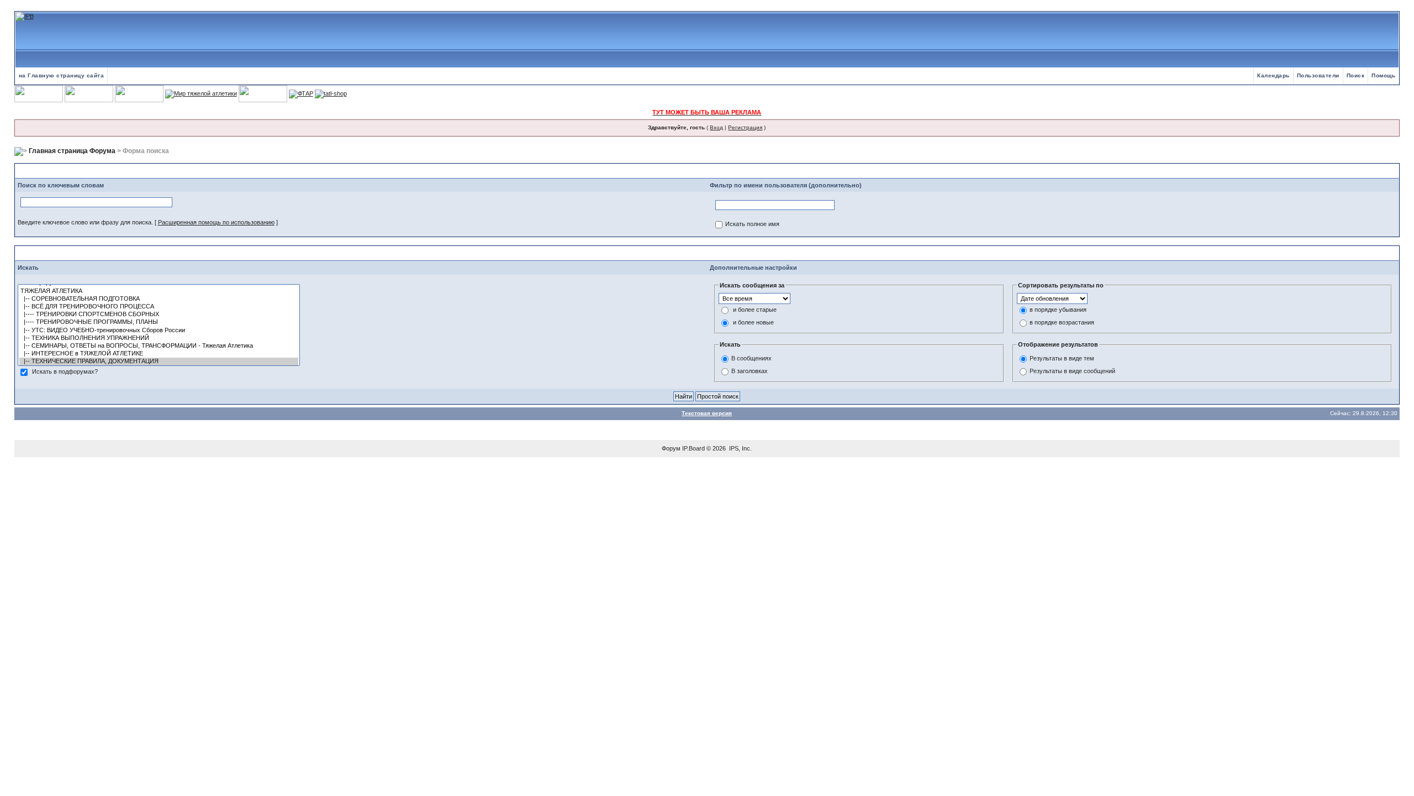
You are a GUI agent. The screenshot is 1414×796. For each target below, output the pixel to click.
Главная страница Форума (72, 151)
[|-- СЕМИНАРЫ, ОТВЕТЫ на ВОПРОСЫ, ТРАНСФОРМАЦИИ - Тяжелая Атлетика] (158, 346)
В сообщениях (751, 358)
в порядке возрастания (1062, 323)
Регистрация (745, 127)
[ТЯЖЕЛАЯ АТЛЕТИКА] (158, 291)
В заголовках (749, 371)
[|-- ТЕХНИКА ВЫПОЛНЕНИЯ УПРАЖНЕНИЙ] (158, 338)
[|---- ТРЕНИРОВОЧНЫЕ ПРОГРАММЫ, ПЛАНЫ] (158, 322)
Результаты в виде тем (1062, 358)
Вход (716, 127)
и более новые (753, 323)
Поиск (1356, 75)
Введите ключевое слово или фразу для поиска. (85, 222)
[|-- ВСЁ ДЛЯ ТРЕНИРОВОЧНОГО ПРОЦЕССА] (158, 307)
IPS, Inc (739, 448)
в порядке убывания (1058, 310)
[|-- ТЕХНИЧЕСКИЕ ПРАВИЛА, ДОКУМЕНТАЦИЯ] (158, 361)
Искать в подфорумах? (65, 372)
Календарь (1273, 75)
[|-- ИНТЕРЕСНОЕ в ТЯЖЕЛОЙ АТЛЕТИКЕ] (158, 354)
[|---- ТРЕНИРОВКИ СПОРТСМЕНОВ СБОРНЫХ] (158, 314)
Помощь (1383, 75)
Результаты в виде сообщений (1072, 371)
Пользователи (1318, 75)
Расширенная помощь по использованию (216, 222)
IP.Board (693, 448)
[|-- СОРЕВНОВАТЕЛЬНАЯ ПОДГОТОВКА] (158, 299)
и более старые (755, 310)
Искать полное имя (752, 224)
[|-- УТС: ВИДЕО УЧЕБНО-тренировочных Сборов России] (158, 330)
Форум (671, 448)
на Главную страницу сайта (61, 75)
